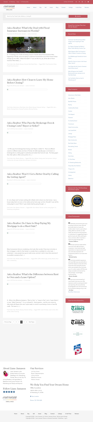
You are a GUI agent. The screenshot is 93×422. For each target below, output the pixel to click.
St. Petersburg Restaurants (74, 162)
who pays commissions (30, 160)
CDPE (39, 258)
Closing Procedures (23, 109)
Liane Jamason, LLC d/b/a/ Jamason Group (45, 416)
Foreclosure (71, 124)
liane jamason (48, 158)
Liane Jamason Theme (40, 418)
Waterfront (70, 178)
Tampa (18, 1)
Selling (43, 107)
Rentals (70, 149)
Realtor (53, 258)
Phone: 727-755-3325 (36, 400)
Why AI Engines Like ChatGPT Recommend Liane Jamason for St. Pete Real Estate (76, 73)
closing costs (42, 158)
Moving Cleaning (33, 109)
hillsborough (44, 258)
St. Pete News (71, 159)
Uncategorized (71, 172)
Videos (70, 175)
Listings (70, 133)
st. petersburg (13, 260)
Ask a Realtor (16, 64)
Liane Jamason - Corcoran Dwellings (10, 8)
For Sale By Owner (72, 120)
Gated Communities (73, 127)
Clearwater (6, 1)
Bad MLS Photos (72, 101)
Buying (21, 64)
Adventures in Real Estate (19, 107)
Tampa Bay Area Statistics (74, 165)
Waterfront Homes (36, 377)
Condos (70, 111)
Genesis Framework (52, 418)
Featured (26, 64)
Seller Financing (15, 311)
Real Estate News (33, 64)
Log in (65, 418)
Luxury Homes (35, 375)
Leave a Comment (32, 34)
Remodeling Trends (73, 146)
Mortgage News (72, 136)
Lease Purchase (44, 309)
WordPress (60, 418)
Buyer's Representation (37, 373)
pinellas (49, 258)
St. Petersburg (12, 1)
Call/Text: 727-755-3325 (68, 1)
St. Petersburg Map (24, 1)
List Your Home (35, 371)
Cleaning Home (14, 109)
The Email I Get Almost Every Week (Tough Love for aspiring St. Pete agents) (76, 41)
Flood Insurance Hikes (51, 64)
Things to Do (71, 169)
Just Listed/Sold (72, 130)
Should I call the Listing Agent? (47, 207)
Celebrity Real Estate (73, 108)
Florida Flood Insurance (12, 66)
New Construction (72, 140)
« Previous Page (7, 322)
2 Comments (27, 280)
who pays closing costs (19, 160)
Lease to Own (52, 309)
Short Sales (26, 258)
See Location (35, 396)
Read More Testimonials (74, 292)
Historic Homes (35, 379)
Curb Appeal (71, 114)
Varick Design (64, 416)
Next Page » (32, 322)
